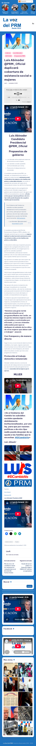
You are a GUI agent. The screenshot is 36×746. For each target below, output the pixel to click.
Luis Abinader (17, 53)
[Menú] (33, 23)
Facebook (8, 629)
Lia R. (8, 551)
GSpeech (29, 101)
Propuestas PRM (20, 56)
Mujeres (17, 541)
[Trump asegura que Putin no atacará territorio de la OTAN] (11, 713)
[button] (12, 554)
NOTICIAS (9, 56)
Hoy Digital (7, 492)
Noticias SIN (7, 495)
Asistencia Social (9, 541)
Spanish (23, 1)
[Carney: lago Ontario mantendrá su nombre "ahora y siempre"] (25, 699)
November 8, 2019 (17, 223)
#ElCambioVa (21, 218)
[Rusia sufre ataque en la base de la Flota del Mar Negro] (25, 713)
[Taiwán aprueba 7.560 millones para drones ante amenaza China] (11, 728)
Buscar (7, 582)
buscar (29, 586)
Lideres (8, 53)
